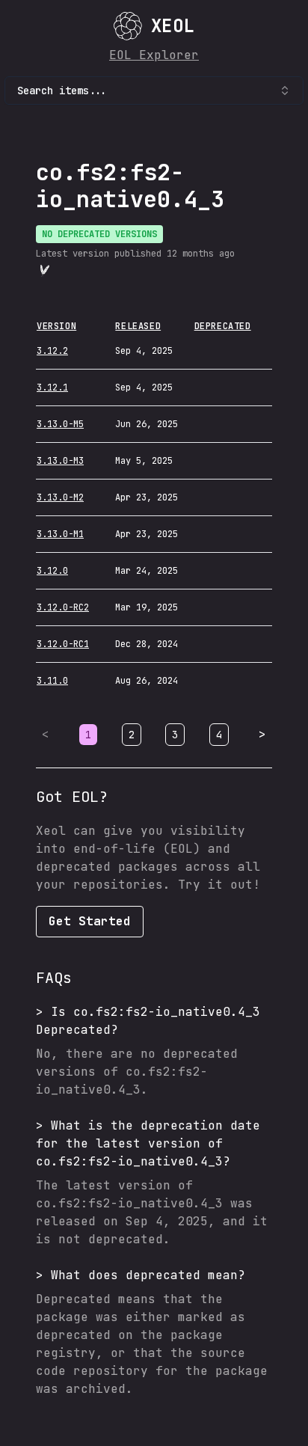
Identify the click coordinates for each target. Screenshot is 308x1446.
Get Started (90, 921)
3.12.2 (52, 351)
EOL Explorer (154, 55)
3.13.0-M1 (60, 534)
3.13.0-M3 (60, 461)
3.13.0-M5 (60, 424)
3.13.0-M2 (60, 497)
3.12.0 (52, 571)
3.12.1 (52, 387)
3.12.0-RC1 (63, 644)
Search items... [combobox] (62, 90)
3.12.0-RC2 (63, 607)
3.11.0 (52, 681)
